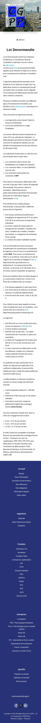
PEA (21, 574)
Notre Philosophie (21, 477)
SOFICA (21, 578)
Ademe (33, 260)
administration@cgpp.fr (20, 696)
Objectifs (21, 518)
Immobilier (21, 552)
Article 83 (21, 633)
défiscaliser (9, 65)
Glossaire (27, 718)
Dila (15, 198)
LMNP (23, 326)
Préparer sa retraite (21, 674)
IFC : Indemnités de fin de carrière (21, 640)
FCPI (21, 567)
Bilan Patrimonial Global (21, 522)
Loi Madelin (21, 619)
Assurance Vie (21, 549)
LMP (29, 326)
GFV (21, 585)
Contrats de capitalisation (21, 560)
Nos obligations (21, 488)
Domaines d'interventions (21, 481)
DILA (26, 310)
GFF (21, 589)
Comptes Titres (21, 556)
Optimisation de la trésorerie (21, 644)
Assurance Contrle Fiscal (21, 651)
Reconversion (21, 681)
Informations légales (21, 491)
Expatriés (21, 526)
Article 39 (21, 636)
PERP (21, 581)
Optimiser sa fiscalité (21, 678)
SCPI (22, 592)
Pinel (15, 68)
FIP (21, 563)
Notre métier (21, 495)
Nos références (21, 484)
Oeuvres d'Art (22, 596)
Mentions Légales (17, 718)
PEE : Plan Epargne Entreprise (21, 623)
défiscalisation (21, 106)
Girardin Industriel (21, 571)
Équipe (21, 473)
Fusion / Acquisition (21, 647)
